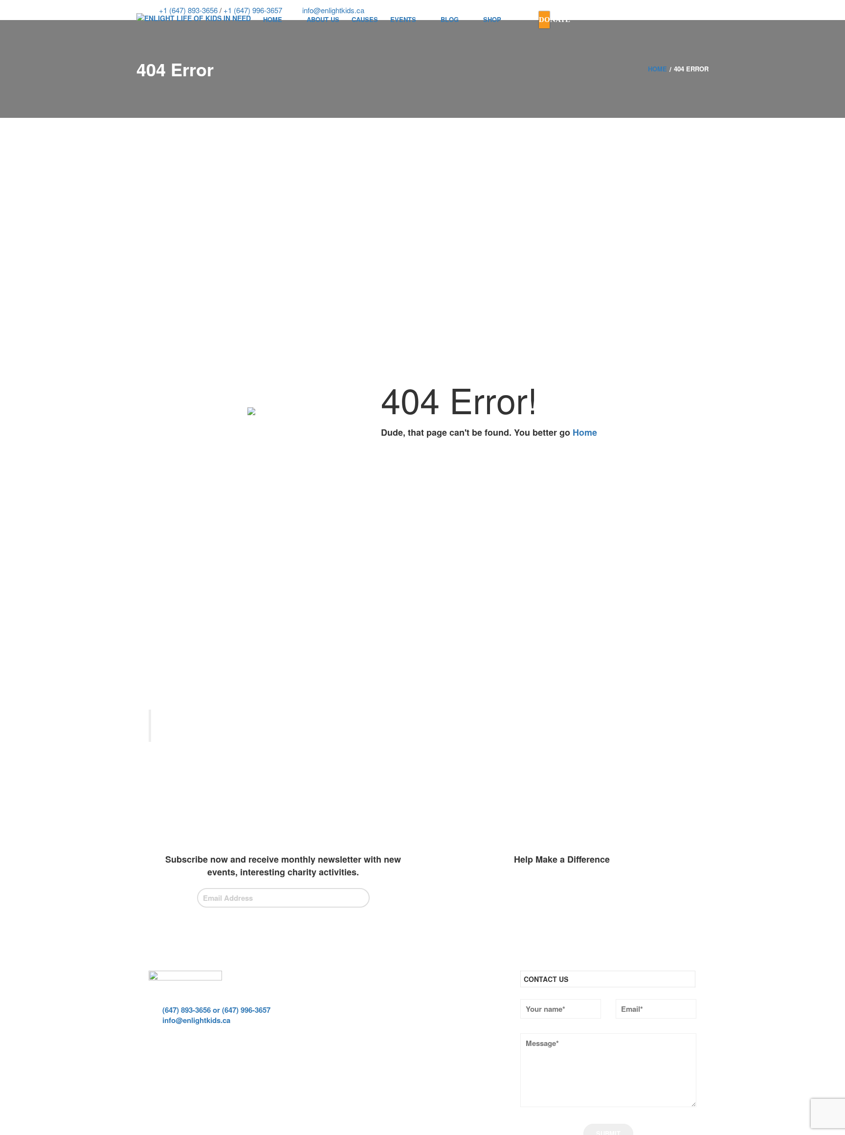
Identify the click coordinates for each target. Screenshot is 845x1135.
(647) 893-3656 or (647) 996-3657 (215, 1009)
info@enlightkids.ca (195, 1020)
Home (585, 432)
